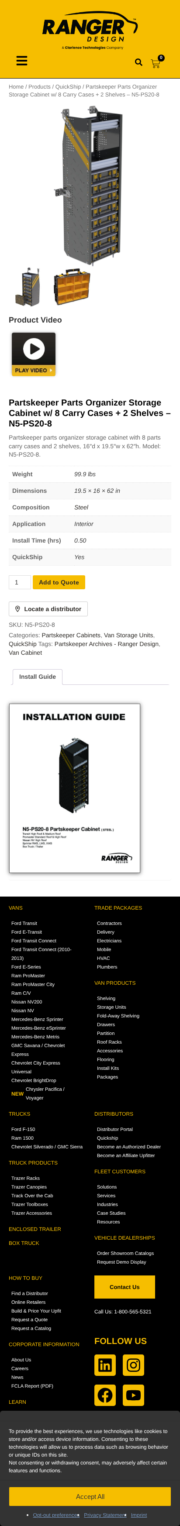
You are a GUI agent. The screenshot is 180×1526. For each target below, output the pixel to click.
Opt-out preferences (56, 1515)
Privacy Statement (105, 1515)
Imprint (139, 1515)
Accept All (90, 1496)
